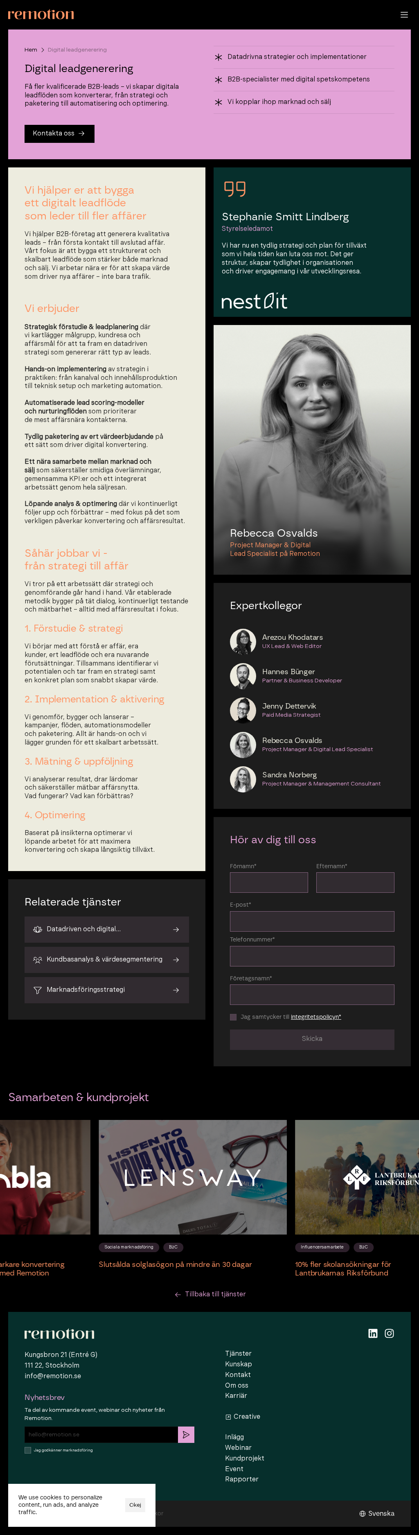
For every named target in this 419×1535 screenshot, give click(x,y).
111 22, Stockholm (52, 1366)
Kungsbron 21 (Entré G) (61, 1355)
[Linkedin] (373, 1333)
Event (234, 1469)
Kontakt (238, 1375)
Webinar (238, 1448)
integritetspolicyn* (316, 1017)
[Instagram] (389, 1333)
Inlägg (234, 1437)
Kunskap (238, 1364)
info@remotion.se (53, 1376)
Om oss (236, 1386)
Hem (31, 49)
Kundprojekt (244, 1459)
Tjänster (238, 1354)
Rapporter (242, 1479)
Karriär (236, 1396)
